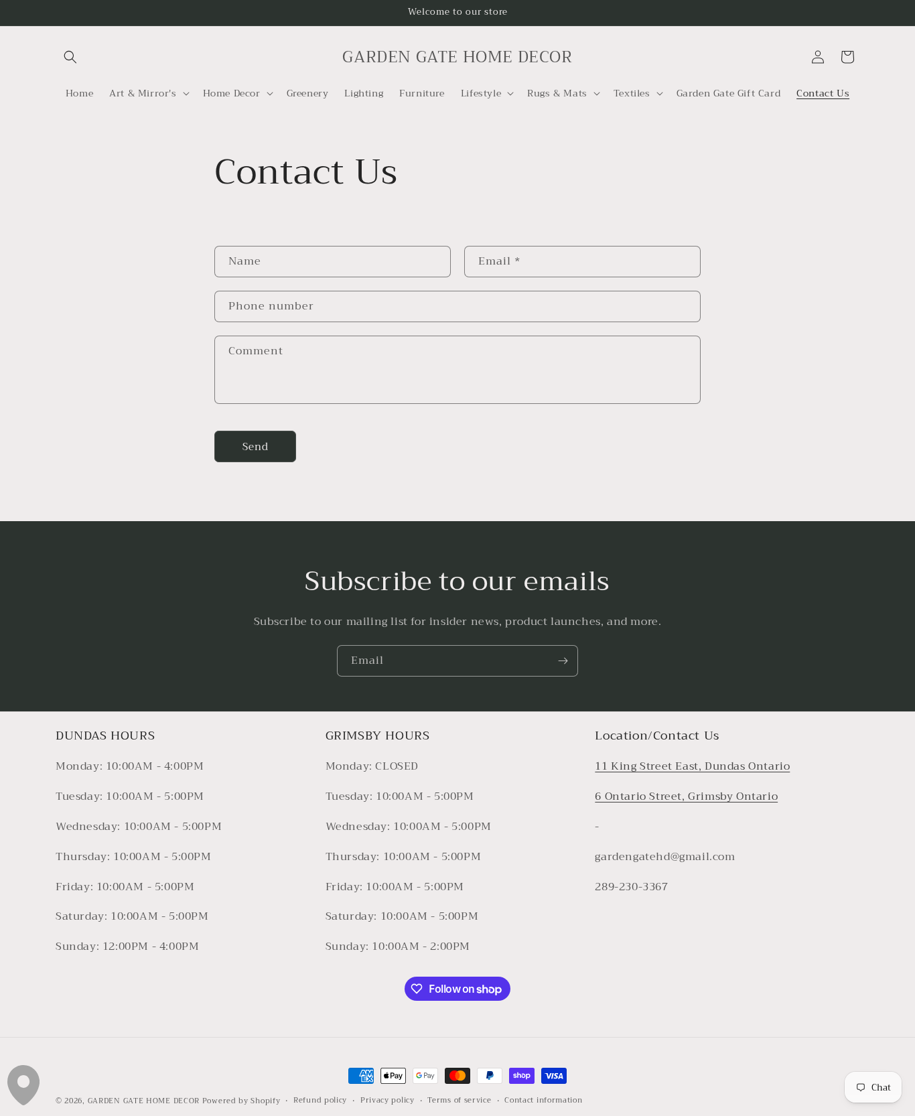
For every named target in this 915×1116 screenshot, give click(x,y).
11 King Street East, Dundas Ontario (692, 767)
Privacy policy (387, 1101)
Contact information (543, 1101)
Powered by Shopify (241, 1101)
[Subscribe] (562, 661)
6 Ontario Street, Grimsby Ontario (686, 797)
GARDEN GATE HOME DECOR (144, 1101)
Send (255, 447)
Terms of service (459, 1101)
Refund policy (320, 1101)
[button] (70, 57)
